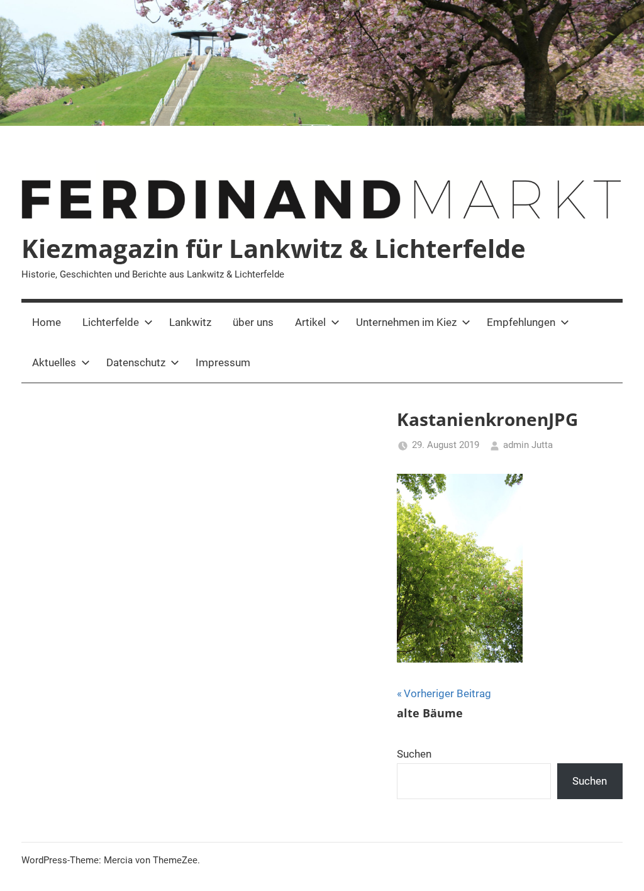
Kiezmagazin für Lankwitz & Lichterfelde (273, 248)
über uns (253, 322)
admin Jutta (528, 445)
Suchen (414, 754)
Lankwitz (190, 322)
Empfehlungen (521, 322)
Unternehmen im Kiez (406, 322)
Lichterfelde (110, 322)
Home (46, 322)
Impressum (223, 362)
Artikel (310, 322)
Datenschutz (135, 362)
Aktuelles (54, 362)
